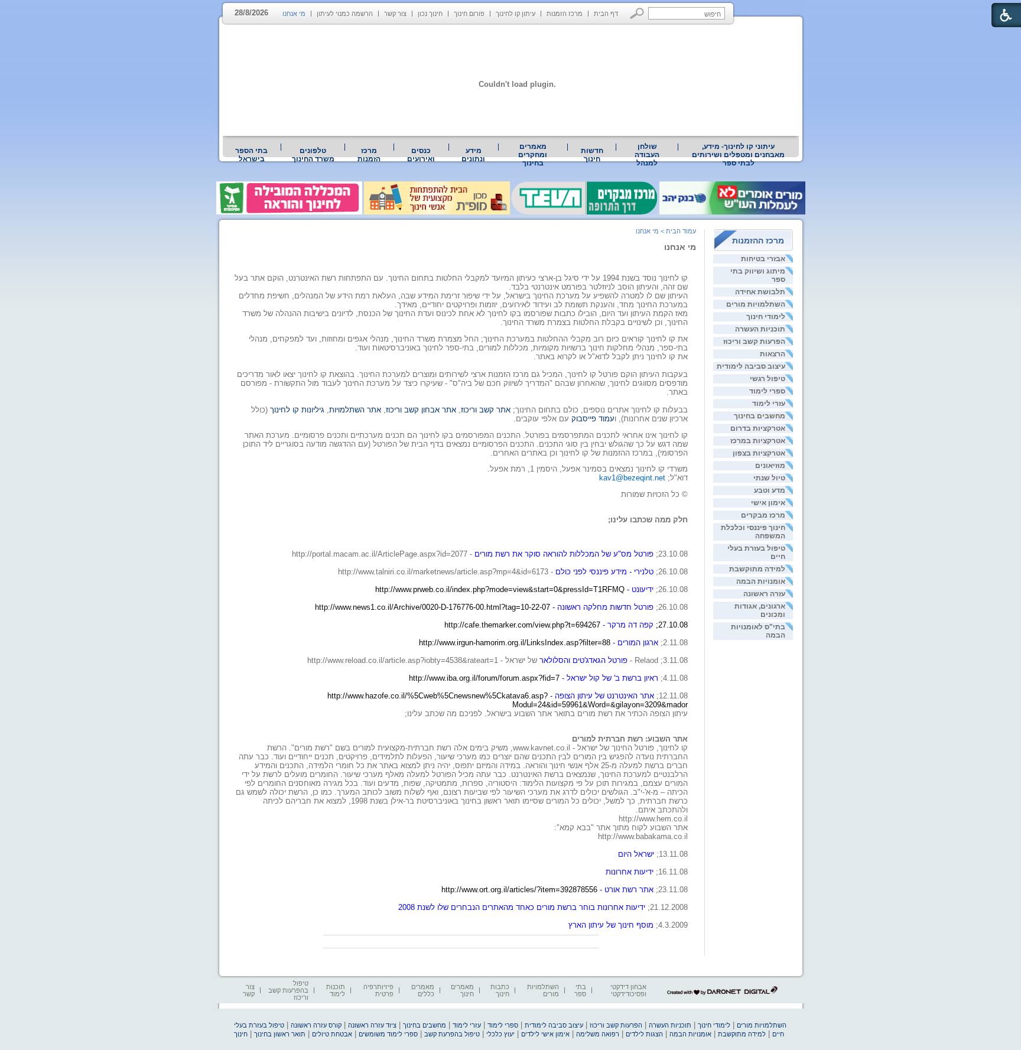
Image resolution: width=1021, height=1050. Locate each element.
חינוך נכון (430, 13)
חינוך (241, 1034)
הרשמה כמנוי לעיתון (345, 13)
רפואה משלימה (597, 1034)
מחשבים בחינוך (759, 416)
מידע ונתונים (473, 155)
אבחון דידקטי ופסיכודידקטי (628, 990)
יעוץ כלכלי (500, 1034)
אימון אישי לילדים (545, 1034)
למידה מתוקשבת (757, 569)
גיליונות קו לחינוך (297, 409)
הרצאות (772, 354)
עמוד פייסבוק (592, 418)
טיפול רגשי (767, 379)
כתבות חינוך (499, 990)
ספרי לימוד (767, 391)
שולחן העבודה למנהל (647, 154)
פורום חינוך (469, 13)
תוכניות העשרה (760, 329)
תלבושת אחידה (760, 292)
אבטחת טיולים (332, 1034)
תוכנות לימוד (335, 990)
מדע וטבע (769, 490)
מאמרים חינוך (462, 990)
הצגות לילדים (644, 1034)
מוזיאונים (770, 465)
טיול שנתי (769, 478)
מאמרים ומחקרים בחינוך (532, 154)
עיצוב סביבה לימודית (751, 366)
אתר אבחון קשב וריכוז (421, 409)
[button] (637, 13)
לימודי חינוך (765, 317)
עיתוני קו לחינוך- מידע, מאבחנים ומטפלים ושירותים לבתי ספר (738, 154)
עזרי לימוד (768, 403)
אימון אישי (768, 503)
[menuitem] (738, 154)
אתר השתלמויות (355, 409)
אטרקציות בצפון (759, 453)
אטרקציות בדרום (757, 428)
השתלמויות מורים (755, 304)
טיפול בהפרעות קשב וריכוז (288, 990)
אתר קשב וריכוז (487, 409)
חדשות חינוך (592, 155)
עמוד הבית (681, 231)
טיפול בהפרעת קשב (452, 1034)
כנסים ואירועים (421, 155)
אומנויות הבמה (760, 581)
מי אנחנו (293, 13)
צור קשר (395, 13)
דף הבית (606, 13)
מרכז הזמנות (565, 13)
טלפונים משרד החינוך (313, 155)
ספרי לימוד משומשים (388, 1034)
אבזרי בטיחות (763, 259)
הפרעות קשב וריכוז (754, 341)
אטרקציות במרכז (757, 441)
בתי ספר (580, 990)
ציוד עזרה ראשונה (372, 1025)
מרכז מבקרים (763, 515)
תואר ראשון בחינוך (279, 1034)
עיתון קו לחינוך (515, 13)
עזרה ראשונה (764, 594)
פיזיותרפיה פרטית (378, 990)
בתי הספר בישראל (251, 155)
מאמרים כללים (422, 990)
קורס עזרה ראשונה (316, 1025)
